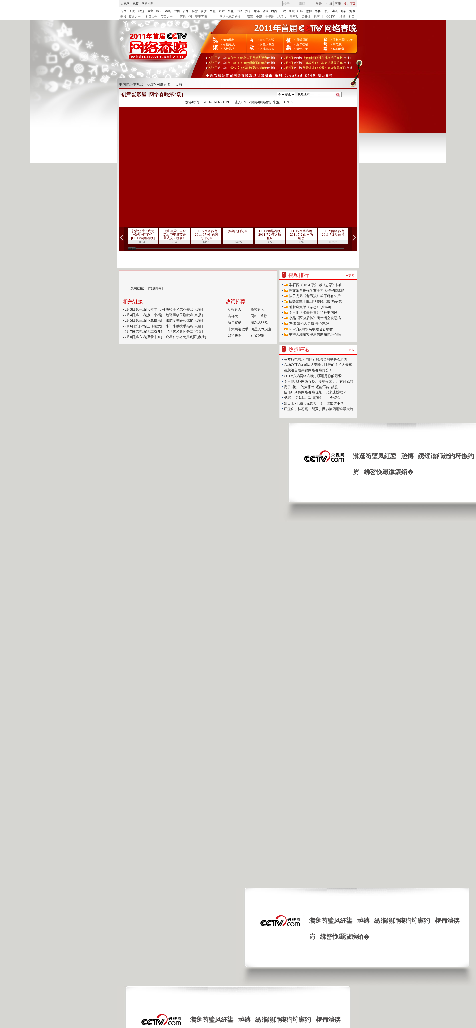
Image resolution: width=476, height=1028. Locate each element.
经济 (141, 11)
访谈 (335, 11)
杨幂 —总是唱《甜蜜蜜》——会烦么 (312, 398)
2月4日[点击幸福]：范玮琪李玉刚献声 (241, 63)
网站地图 (147, 3)
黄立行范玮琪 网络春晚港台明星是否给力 (315, 359)
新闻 (132, 11)
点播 (178, 84)
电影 (259, 16)
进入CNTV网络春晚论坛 (253, 102)
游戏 (352, 11)
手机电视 (339, 40)
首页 (123, 11)
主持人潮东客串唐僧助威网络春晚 (314, 334)
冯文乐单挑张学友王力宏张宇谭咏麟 (316, 290)
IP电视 (337, 44)
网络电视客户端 (230, 16)
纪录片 (281, 16)
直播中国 (186, 16)
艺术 (222, 11)
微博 (309, 11)
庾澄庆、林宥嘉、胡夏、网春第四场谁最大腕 (318, 409)
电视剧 (269, 16)
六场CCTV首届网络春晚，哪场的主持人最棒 (318, 365)
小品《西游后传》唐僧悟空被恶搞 (314, 318)
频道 (342, 16)
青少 (204, 11)
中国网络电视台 (131, 84)
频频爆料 (229, 40)
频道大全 (135, 16)
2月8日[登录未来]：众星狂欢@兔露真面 (318, 68)
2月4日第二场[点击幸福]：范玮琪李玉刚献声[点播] (164, 315)
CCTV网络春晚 (158, 84)
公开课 (306, 16)
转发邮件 (155, 288)
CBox (349, 40)
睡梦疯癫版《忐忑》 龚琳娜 (309, 307)
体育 (150, 11)
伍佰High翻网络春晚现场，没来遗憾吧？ (315, 392)
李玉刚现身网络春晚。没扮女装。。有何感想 (318, 381)
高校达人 (229, 49)
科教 (195, 11)
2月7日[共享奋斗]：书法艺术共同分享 (317, 63)
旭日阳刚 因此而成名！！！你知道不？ (314, 403)
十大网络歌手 (238, 329)
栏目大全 (151, 16)
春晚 (168, 11)
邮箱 (344, 11)
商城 (292, 11)
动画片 (294, 16)
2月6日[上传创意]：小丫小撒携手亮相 (317, 58)
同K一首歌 (259, 316)
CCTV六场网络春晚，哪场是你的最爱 (313, 376)
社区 (300, 11)
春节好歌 (258, 335)
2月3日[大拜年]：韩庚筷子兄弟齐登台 (241, 58)
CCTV (330, 16)
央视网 (125, 3)
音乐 (186, 11)
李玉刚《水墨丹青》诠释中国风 (312, 312)
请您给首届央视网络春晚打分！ (308, 370)
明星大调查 (267, 44)
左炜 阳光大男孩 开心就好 (308, 323)
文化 (213, 11)
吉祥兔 (233, 316)
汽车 (248, 11)
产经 (239, 11)
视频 (136, 3)
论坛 (326, 11)
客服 (338, 3)
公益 (231, 11)
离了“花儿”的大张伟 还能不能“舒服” (311, 387)
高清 (250, 16)
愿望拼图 (302, 40)
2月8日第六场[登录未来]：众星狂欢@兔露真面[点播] (165, 337)
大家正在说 (267, 40)
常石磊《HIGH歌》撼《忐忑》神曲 (315, 285)
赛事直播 (201, 16)
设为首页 (349, 3)
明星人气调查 (261, 329)
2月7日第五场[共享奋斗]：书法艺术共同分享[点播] (164, 331)
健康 (265, 11)
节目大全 (167, 16)
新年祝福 (302, 44)
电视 (123, 16)
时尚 (274, 11)
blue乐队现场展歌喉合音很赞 (310, 329)
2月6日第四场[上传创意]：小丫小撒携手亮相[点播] (164, 326)
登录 (319, 4)
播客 (317, 16)
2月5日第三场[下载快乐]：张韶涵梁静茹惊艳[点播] (164, 320)
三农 (283, 11)
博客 (318, 11)
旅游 (257, 11)
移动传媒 (339, 49)
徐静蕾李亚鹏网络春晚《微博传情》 (316, 302)
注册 (329, 4)
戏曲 (177, 11)
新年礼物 (302, 49)
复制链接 (137, 288)
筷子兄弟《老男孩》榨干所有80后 (314, 296)
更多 (351, 275)
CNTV (289, 102)
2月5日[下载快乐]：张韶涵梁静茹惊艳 (241, 68)
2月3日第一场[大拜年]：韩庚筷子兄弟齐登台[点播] (164, 309)
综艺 (159, 11)
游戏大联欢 (267, 49)
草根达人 (229, 44)
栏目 (352, 16)
